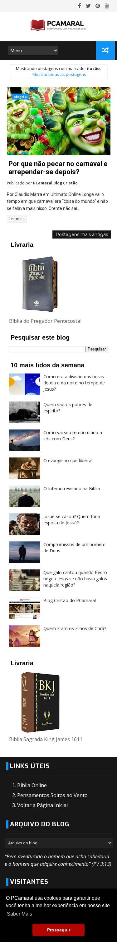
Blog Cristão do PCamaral (69, 600)
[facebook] (79, 6)
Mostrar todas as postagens (59, 74)
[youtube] (107, 6)
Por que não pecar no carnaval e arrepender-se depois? (58, 168)
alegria (20, 96)
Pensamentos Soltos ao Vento (52, 795)
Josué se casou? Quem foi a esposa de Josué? (71, 519)
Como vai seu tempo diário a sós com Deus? (72, 435)
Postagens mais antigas (82, 234)
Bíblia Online (32, 785)
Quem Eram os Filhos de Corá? (74, 628)
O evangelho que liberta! (67, 460)
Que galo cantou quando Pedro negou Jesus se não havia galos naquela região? (75, 578)
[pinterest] (97, 6)
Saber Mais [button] (19, 913)
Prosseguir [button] (58, 929)
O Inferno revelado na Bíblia (71, 488)
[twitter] (88, 6)
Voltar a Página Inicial (42, 805)
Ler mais (16, 218)
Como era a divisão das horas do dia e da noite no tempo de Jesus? (74, 383)
